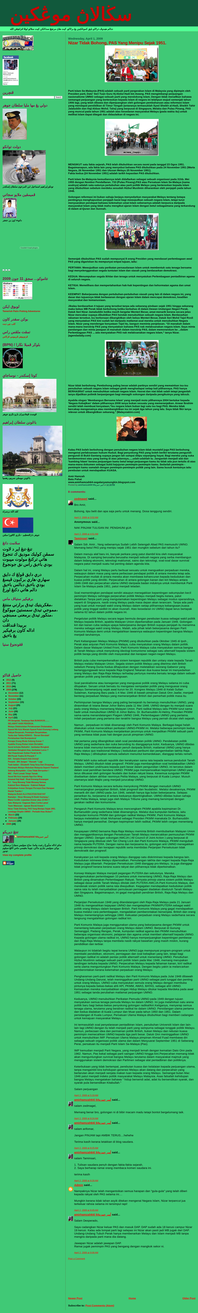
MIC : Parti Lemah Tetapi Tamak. (23, 773)
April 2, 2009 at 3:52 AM (86, 517)
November (14, 696)
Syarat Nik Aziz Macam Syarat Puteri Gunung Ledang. (33, 729)
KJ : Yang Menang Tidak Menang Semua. (27, 782)
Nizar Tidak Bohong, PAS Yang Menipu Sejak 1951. (32, 809)
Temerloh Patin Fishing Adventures (21, 311)
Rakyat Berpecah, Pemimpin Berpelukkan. (27, 732)
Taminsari (81, 538)
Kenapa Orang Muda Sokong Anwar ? (26, 741)
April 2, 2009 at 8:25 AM (86, 1148)
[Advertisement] (88, 1277)
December (13, 693)
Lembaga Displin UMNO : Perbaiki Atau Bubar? (30, 811)
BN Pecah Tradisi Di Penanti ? (22, 756)
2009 (9, 689)
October (12, 699)
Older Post (188, 1298)
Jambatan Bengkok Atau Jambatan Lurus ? (28, 750)
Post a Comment (76, 1258)
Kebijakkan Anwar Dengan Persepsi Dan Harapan (31, 788)
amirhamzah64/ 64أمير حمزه (92, 1099)
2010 (9, 686)
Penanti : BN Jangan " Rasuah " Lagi (25, 762)
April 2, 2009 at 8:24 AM (86, 1118)
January (12, 821)
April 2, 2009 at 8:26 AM (86, 1180)
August (12, 705)
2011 (9, 683)
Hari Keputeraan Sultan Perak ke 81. (25, 753)
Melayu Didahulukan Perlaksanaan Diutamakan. (30, 726)
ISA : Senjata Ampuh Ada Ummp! (23, 759)
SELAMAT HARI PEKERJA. (21, 723)
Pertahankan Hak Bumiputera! (22, 738)
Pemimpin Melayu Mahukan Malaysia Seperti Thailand (33, 767)
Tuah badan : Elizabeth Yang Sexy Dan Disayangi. (31, 764)
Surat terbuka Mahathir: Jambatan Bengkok (28, 747)
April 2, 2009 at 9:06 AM (86, 1252)
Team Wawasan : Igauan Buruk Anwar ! (26, 806)
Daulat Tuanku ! (15, 791)
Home (132, 1298)
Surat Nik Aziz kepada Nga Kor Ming (25, 776)
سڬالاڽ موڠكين (71, 14)
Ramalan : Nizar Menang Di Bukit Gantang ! (28, 797)
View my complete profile (17, 855)
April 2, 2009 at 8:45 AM (86, 1210)
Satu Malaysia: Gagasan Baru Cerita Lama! (28, 803)
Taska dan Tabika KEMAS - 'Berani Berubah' (29, 735)
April (11, 717)
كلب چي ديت (9, 324)
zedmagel (80, 498)
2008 (9, 824)
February (13, 818)
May (10, 714)
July (10, 708)
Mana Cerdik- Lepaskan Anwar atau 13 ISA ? (28, 800)
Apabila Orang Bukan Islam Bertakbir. (25, 744)
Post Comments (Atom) (99, 1305)
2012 (9, 680)
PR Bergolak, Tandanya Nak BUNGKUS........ (28, 720)
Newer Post (75, 1298)
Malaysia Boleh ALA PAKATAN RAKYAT (27, 794)
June (11, 711)
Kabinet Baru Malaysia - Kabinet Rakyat (26, 785)
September (14, 702)
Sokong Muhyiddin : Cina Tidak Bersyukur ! (28, 770)
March (11, 814)
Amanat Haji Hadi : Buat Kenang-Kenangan (28, 779)
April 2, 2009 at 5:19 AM (86, 1095)
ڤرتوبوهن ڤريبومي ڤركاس (15, 336)
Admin (78, 1184)
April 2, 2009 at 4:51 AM (86, 534)
